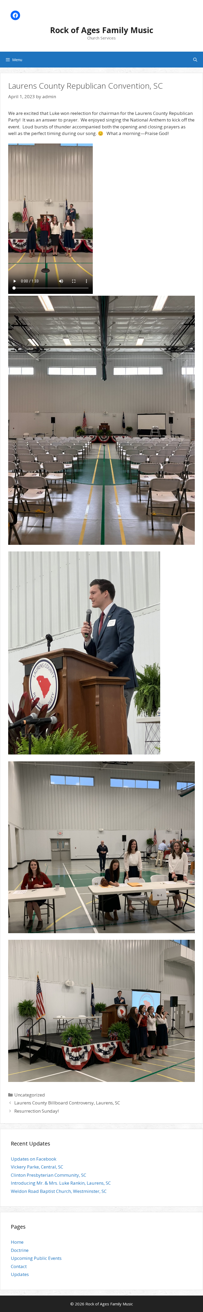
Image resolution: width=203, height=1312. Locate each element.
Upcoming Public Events (36, 1258)
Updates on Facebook (33, 1159)
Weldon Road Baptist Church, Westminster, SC (59, 1191)
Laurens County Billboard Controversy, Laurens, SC (67, 1103)
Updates (20, 1274)
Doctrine (20, 1250)
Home (17, 1242)
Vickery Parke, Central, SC (37, 1167)
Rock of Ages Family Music (101, 30)
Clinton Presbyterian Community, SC (48, 1175)
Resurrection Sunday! (36, 1111)
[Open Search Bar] (195, 60)
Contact (19, 1266)
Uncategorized (29, 1095)
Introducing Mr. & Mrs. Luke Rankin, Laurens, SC (61, 1183)
